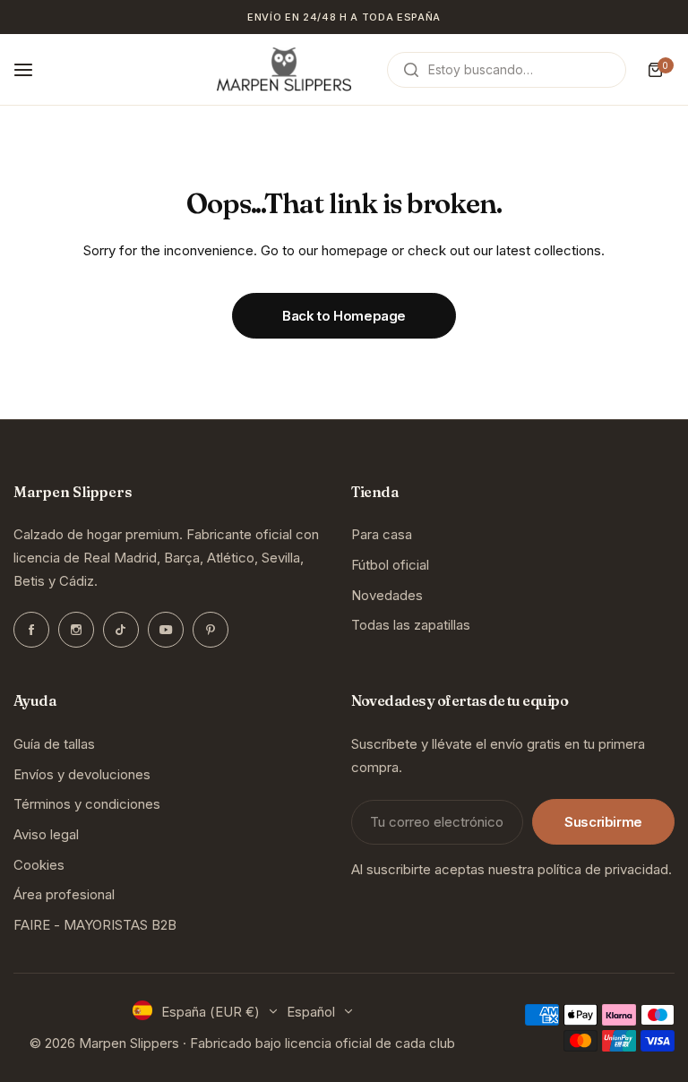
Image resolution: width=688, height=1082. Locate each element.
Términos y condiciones (86, 803)
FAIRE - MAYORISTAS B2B (94, 924)
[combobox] (506, 70)
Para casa (381, 534)
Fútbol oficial (390, 564)
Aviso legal (46, 834)
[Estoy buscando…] (411, 70)
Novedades (387, 595)
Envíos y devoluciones (81, 774)
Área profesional (64, 894)
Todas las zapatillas (410, 624)
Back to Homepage (344, 315)
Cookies (38, 864)
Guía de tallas (54, 743)
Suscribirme (603, 821)
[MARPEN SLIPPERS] (284, 69)
